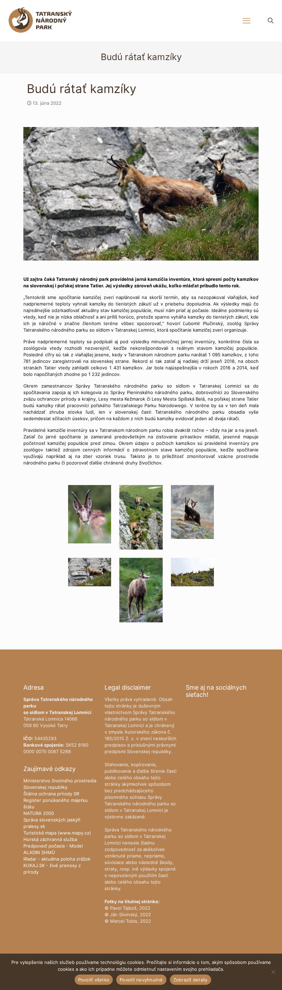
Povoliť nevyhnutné (141, 979)
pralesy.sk (34, 826)
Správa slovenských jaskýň (51, 819)
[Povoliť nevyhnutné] (273, 971)
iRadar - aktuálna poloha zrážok (56, 859)
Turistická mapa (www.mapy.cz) (57, 833)
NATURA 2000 (38, 813)
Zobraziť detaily (190, 979)
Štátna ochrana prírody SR (51, 793)
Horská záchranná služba (50, 839)
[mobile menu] (246, 20)
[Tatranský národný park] (40, 20)
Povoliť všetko (94, 979)
